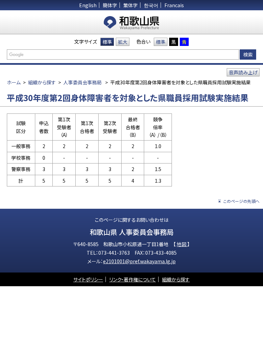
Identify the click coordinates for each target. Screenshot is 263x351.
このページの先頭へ (241, 201)
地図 (182, 244)
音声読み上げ (243, 72)
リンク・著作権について (132, 279)
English (88, 5)
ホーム (14, 82)
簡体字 (110, 5)
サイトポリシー (88, 279)
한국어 (151, 5)
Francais (174, 5)
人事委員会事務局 (82, 82)
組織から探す (42, 82)
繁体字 (130, 5)
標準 (107, 41)
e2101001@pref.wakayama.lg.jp (139, 261)
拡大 (122, 41)
